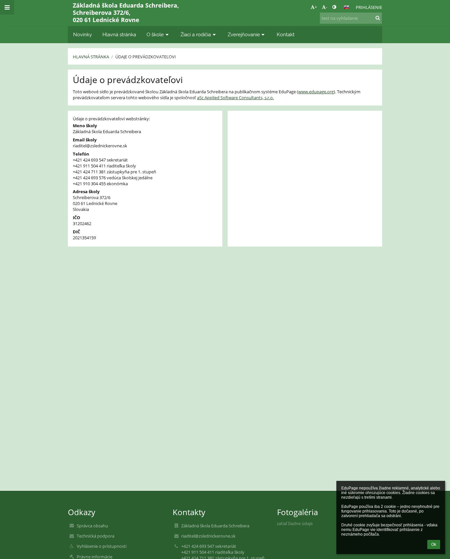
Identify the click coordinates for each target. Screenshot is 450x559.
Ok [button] (433, 544)
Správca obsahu (92, 526)
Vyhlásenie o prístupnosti (102, 546)
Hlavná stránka (91, 57)
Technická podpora (95, 536)
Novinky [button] (82, 34)
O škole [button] (155, 34)
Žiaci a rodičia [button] (196, 34)
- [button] (326, 7)
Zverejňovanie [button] (244, 34)
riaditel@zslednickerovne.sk (100, 146)
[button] (334, 7)
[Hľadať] (377, 18)
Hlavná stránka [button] (119, 34)
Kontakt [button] (286, 34)
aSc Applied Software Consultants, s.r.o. (235, 98)
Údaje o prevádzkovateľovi (145, 57)
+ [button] (316, 7)
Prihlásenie (369, 7)
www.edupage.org (316, 92)
